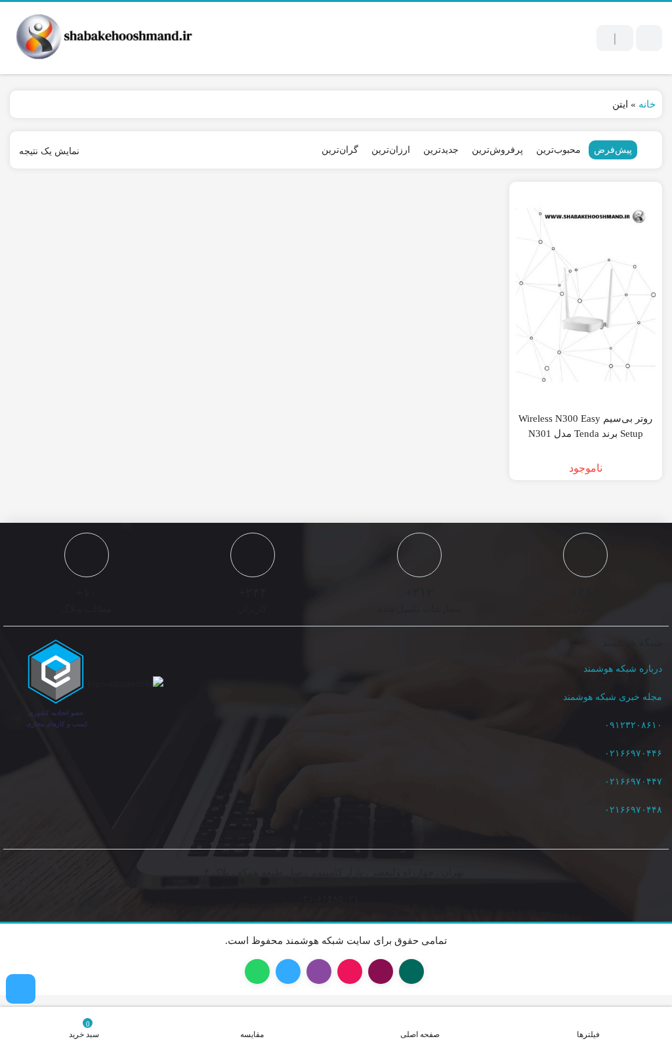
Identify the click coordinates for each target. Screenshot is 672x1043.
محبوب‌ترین (558, 150)
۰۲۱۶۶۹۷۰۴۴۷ (633, 782)
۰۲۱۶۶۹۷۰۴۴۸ (633, 810)
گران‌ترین (340, 150)
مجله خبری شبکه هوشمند (612, 697)
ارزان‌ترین (390, 150)
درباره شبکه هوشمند (622, 669)
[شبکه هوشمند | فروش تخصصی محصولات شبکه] (102, 38)
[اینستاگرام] (20, 989)
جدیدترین (441, 150)
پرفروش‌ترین (497, 150)
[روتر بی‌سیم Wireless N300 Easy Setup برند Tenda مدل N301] (586, 294)
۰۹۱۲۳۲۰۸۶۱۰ (633, 725)
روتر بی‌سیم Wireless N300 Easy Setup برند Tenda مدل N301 (585, 426)
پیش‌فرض (613, 150)
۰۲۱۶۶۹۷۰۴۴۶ (633, 753)
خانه (647, 104)
